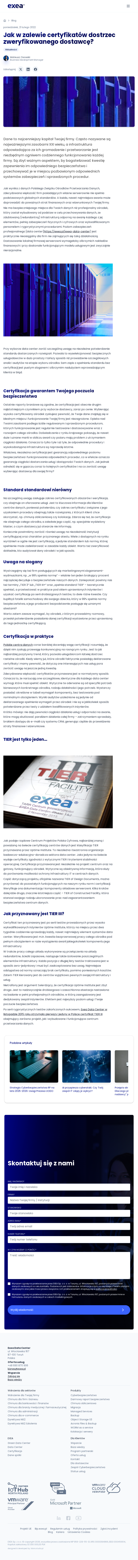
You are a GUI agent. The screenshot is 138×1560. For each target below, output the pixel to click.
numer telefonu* (16, 1234)
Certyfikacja (15, 1451)
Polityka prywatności (85, 1528)
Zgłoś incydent (109, 1528)
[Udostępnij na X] (21, 69)
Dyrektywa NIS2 (16, 1419)
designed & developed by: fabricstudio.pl (25, 1548)
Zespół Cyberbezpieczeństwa (88, 1467)
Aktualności (11, 49)
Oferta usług (78, 1455)
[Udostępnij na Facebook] (35, 69)
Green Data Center (19, 1443)
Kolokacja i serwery (82, 1431)
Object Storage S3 (81, 1419)
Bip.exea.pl (41, 1528)
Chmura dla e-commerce (23, 1415)
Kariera (60, 1532)
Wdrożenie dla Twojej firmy (23, 1395)
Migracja (76, 1407)
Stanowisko (14, 1207)
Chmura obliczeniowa (83, 1403)
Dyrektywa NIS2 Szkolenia (22, 1423)
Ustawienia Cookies (79, 1532)
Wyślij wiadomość (21, 1310)
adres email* (14, 1220)
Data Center (15, 1447)
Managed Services (81, 1411)
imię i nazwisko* (16, 1181)
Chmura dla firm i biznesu (23, 1399)
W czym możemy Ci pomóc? (22, 1249)
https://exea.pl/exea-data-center (67, 231)
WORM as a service (82, 1427)
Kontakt (75, 1459)
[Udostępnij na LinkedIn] (28, 69)
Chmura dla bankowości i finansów (28, 1403)
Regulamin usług (60, 1528)
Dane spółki (14, 1455)
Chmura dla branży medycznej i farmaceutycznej (37, 1407)
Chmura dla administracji (23, 1411)
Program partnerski (82, 1451)
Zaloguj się (14, 1376)
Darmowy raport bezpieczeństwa (90, 1399)
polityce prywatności (106, 1289)
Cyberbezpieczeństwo (84, 1395)
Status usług (78, 1471)
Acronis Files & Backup (84, 1423)
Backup (75, 1415)
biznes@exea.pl (17, 1369)
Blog (13, 20)
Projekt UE (25, 1528)
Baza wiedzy (15, 1379)
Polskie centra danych (18, 645)
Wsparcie (76, 1443)
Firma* (11, 1194)
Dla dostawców (80, 1463)
